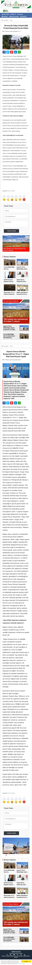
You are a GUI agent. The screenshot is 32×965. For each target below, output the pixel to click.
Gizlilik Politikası (10, 956)
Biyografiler (23, 16)
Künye (3, 956)
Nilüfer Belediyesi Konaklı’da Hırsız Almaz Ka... (22, 294)
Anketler (5, 16)
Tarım (11, 20)
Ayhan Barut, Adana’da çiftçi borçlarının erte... (22, 281)
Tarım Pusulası (11, 191)
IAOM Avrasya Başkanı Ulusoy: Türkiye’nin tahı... (9, 281)
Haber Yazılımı (19, 953)
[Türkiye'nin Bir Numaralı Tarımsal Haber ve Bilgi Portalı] (5, 11)
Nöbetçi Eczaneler (14, 16)
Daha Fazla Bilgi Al (21, 963)
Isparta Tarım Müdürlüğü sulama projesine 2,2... (22, 269)
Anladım (26, 961)
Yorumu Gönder (11, 231)
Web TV (13, 14)
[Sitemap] (24, 954)
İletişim (16, 957)
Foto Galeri (6, 14)
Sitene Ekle (26, 956)
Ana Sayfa (5, 20)
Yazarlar (20, 14)
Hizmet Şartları (19, 956)
